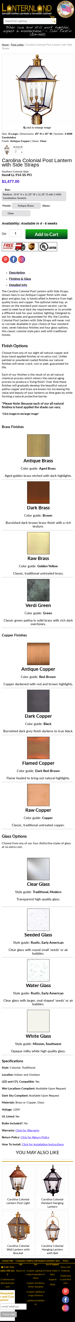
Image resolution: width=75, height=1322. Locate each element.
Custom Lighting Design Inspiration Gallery (35, 1274)
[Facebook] (13, 262)
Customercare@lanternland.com (8, 1283)
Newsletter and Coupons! (7, 1296)
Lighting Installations (36, 1302)
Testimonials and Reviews (65, 1279)
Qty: (4, 233)
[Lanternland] (27, 8)
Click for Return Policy (35, 1137)
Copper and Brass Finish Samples (36, 1285)
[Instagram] (21, 262)
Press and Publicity (66, 1269)
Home (5, 44)
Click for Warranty (27, 1130)
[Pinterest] (5, 262)
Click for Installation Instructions (43, 1144)
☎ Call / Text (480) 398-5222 (7, 1271)
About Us (20, 1271)
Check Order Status (52, 1273)
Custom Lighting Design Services (35, 1294)
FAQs (52, 1284)
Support (52, 1279)
